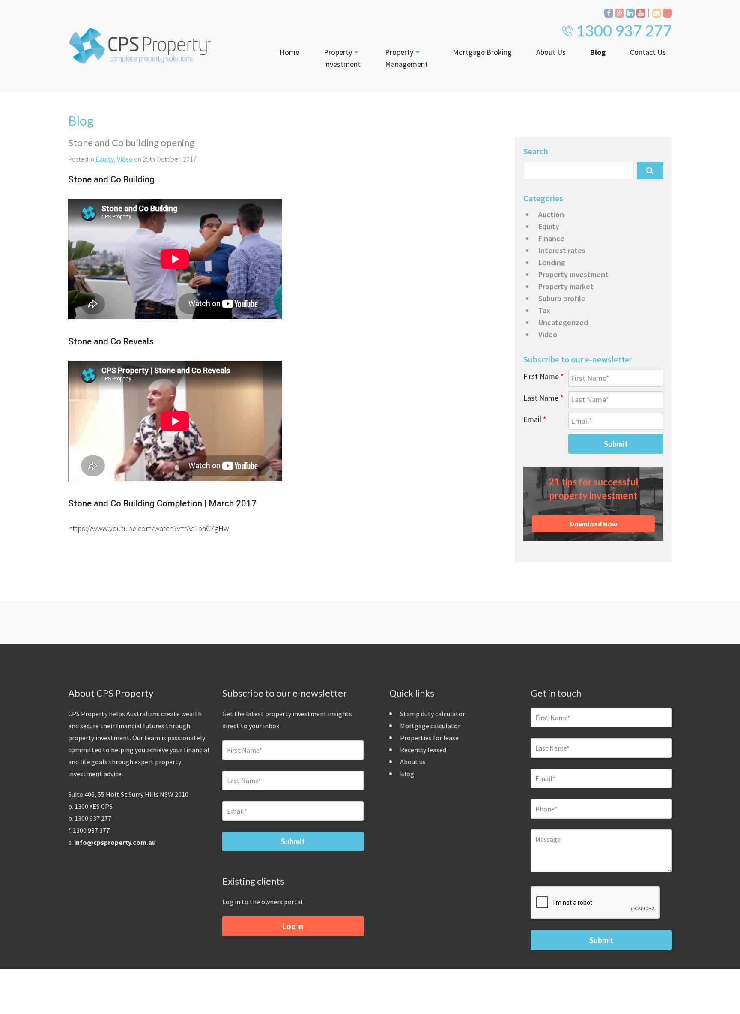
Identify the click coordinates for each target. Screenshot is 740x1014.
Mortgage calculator (430, 725)
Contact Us (648, 52)
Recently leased (423, 749)
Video (125, 159)
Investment (342, 58)
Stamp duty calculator (432, 713)
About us (413, 761)
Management (406, 58)
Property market (566, 286)
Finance (551, 238)
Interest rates (561, 250)
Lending (551, 262)
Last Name (543, 398)
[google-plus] (619, 13)
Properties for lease (429, 737)
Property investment (573, 274)
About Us (551, 52)
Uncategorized (563, 322)
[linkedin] (630, 13)
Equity (104, 159)
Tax (544, 310)
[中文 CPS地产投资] (667, 13)
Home (289, 52)
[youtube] (640, 13)
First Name (543, 376)
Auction (551, 214)
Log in (293, 926)
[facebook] (608, 13)
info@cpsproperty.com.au (115, 842)
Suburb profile (561, 298)
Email (534, 419)
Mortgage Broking (482, 52)
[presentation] (596, 903)
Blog (598, 52)
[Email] (656, 13)
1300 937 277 (624, 30)
